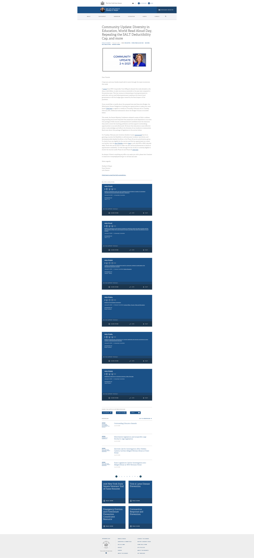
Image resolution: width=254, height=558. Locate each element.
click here (135, 150)
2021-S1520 (109, 260)
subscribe (115, 213)
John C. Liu (107, 199)
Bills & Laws (121, 544)
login (151, 3)
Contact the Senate (143, 538)
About (89, 16)
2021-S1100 (109, 186)
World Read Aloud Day (137, 42)
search (166, 17)
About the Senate (123, 553)
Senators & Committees (124, 541)
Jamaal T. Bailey (108, 273)
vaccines (147, 42)
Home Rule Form (142, 544)
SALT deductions (106, 44)
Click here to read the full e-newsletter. (114, 175)
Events (145, 16)
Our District (102, 16)
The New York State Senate (114, 3)
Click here (109, 108)
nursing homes (116, 44)
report (105, 89)
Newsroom (117, 16)
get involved (143, 3)
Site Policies (141, 547)
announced (138, 135)
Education (127, 42)
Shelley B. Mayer (112, 10)
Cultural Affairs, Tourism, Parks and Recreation (134, 305)
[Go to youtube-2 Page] (106, 553)
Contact (157, 16)
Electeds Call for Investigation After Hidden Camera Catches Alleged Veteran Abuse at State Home (131, 451)
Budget (120, 547)
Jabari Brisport (108, 383)
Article (103, 423)
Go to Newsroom (144, 418)
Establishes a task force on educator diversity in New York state (119, 376)
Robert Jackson (108, 309)
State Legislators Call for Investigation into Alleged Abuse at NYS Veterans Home (130, 464)
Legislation (131, 16)
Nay (146, 213)
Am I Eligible (119, 143)
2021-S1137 (108, 223)
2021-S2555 (109, 371)
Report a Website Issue (144, 541)
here (129, 143)
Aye (133, 213)
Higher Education (128, 269)
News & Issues (122, 538)
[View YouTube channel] (132, 3)
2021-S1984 (109, 334)
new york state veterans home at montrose (106, 450)
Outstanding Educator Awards (125, 423)
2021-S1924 (109, 297)
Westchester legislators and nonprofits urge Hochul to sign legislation (130, 438)
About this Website (143, 550)
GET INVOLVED (141, 553)
